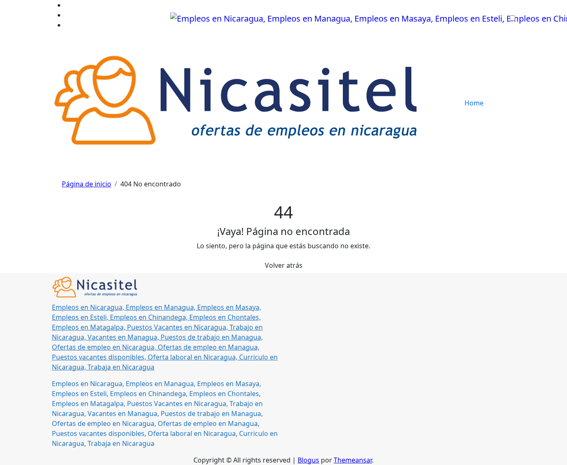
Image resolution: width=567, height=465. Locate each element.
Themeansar (353, 460)
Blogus (308, 460)
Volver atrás (284, 265)
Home (474, 103)
